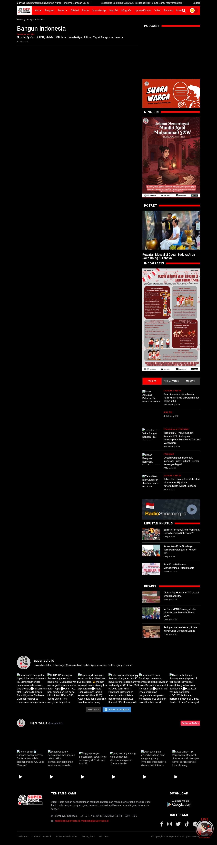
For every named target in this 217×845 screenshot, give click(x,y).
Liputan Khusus (143, 10)
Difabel (75, 10)
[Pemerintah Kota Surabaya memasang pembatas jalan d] (154, 688)
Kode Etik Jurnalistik (41, 836)
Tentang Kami (88, 836)
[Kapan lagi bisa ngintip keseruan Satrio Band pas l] (93, 688)
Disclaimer (22, 836)
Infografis (126, 10)
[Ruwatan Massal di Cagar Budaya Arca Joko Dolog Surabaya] (171, 230)
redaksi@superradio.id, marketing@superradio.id (81, 820)
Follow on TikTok (190, 723)
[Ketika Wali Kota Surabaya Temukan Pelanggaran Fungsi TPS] (151, 553)
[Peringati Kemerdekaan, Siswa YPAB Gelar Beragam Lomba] (151, 634)
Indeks (179, 10)
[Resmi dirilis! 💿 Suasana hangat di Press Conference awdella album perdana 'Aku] (31, 758)
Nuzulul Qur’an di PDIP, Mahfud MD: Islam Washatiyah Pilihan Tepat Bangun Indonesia (70, 37)
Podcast (168, 10)
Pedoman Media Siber (66, 836)
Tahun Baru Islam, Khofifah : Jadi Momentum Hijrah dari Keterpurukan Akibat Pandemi (182, 482)
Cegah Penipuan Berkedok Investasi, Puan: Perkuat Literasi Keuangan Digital (181, 461)
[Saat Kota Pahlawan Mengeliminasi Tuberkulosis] (151, 572)
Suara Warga (99, 10)
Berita (61, 10)
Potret (85, 10)
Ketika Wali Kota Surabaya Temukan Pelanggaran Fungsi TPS (180, 550)
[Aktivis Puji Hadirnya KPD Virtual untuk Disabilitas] (151, 600)
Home (38, 10)
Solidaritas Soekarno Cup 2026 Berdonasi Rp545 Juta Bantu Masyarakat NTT (120, 3)
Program (49, 10)
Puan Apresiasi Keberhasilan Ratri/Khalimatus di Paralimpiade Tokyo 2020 (182, 398)
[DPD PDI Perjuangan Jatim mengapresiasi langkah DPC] (62, 688)
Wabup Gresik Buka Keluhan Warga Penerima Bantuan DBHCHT (36, 3)
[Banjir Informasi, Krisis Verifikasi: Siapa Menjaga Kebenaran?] (151, 537)
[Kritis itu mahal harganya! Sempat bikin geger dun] (123, 688)
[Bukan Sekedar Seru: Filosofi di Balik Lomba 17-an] (171, 319)
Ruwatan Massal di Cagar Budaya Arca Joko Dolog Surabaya (168, 256)
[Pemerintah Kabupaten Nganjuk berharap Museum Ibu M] (32, 688)
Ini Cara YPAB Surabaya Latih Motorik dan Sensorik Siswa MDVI (180, 612)
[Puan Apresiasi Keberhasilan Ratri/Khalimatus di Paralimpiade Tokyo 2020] (151, 400)
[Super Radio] (30, 800)
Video (157, 10)
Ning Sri (114, 10)
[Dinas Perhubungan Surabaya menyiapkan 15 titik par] (185, 688)
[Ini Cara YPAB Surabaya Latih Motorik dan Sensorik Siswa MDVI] (151, 616)
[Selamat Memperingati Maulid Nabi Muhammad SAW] (171, 157)
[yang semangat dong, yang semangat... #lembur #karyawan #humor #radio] (124, 758)
